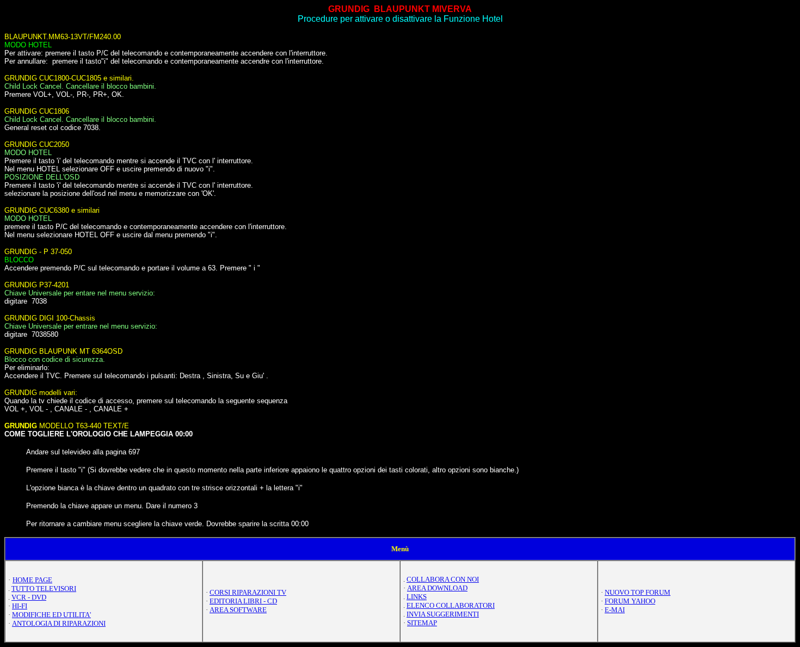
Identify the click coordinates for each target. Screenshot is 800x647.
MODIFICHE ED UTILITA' (51, 615)
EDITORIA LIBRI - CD (243, 601)
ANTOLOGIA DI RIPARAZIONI (59, 623)
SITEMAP (422, 623)
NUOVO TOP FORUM (637, 592)
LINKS (417, 597)
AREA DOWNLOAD (437, 588)
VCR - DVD (28, 597)
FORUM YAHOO (630, 601)
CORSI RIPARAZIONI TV (248, 592)
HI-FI (19, 606)
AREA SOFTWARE (238, 610)
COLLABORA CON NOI (443, 579)
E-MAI (615, 610)
